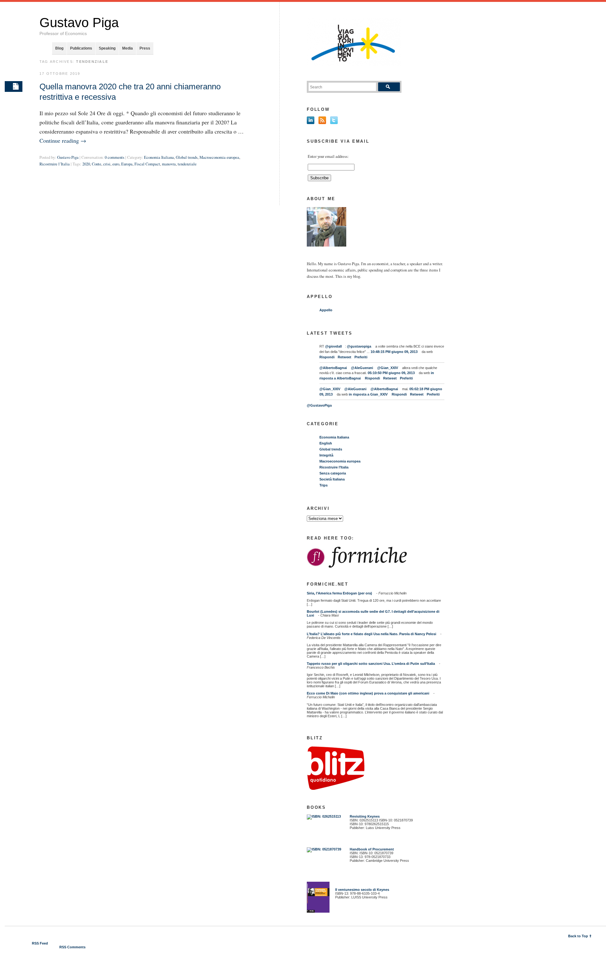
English (325, 443)
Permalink (13, 86)
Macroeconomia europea (219, 157)
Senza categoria (332, 473)
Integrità (326, 455)
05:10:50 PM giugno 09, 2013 (391, 373)
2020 (86, 164)
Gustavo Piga (79, 22)
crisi (106, 164)
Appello (325, 310)
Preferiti (360, 357)
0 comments (114, 157)
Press (145, 48)
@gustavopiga (359, 346)
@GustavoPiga (319, 405)
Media (127, 48)
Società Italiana (332, 479)
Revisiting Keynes (365, 816)
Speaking (107, 48)
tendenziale (187, 164)
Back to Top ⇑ (580, 936)
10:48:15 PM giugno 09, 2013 (394, 352)
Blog (59, 48)
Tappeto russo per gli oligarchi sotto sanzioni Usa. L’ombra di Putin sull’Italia (371, 663)
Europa (127, 164)
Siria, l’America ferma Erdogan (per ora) (339, 593)
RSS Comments (72, 947)
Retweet (344, 357)
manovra (169, 164)
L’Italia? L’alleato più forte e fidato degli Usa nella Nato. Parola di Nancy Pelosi (371, 634)
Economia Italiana (159, 157)
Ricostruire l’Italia (54, 164)
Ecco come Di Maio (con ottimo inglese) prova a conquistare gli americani (368, 693)
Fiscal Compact (147, 164)
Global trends (187, 157)
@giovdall (333, 346)
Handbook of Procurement (372, 849)
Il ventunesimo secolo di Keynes (360, 889)
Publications (81, 48)
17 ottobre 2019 (59, 73)
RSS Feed (40, 943)
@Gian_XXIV (387, 368)
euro (115, 164)
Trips (323, 485)
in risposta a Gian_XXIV (368, 394)
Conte (96, 164)
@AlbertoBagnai (333, 368)
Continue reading (62, 140)
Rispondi (327, 357)
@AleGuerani (362, 368)
